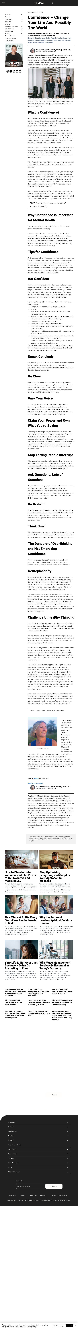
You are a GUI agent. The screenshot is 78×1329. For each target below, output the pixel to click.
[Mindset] (22, 22)
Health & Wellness (11, 26)
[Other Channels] (67, 1080)
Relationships (9, 29)
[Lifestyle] (22, 24)
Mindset (8, 22)
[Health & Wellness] (22, 26)
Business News (10, 38)
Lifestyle (8, 24)
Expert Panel (9, 41)
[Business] (22, 14)
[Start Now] (21, 882)
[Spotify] (20, 71)
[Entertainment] (22, 36)
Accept (70, 1326)
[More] (67, 1076)
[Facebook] (11, 71)
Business (8, 14)
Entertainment (10, 36)
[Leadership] (22, 19)
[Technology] (22, 31)
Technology (9, 31)
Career (7, 17)
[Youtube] (17, 71)
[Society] (22, 33)
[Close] (76, 1325)
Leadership (9, 19)
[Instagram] (7, 71)
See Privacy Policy (30, 1327)
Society (7, 33)
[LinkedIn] (14, 71)
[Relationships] (22, 29)
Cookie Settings (58, 1326)
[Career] (22, 17)
